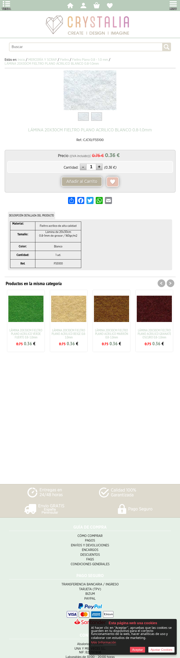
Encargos (90, 550)
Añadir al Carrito (81, 181)
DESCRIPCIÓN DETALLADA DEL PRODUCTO (31, 215)
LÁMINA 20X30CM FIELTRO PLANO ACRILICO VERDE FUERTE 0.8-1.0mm (25, 333)
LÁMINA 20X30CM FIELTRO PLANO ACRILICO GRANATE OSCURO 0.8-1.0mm (154, 333)
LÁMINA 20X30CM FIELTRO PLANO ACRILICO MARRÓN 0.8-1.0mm (111, 333)
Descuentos (90, 554)
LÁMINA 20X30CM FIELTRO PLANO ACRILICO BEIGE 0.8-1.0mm (69, 333)
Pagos (90, 540)
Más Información (103, 642)
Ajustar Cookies (161, 649)
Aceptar (137, 649)
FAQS (90, 559)
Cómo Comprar (90, 536)
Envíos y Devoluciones (90, 545)
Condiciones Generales (90, 564)
